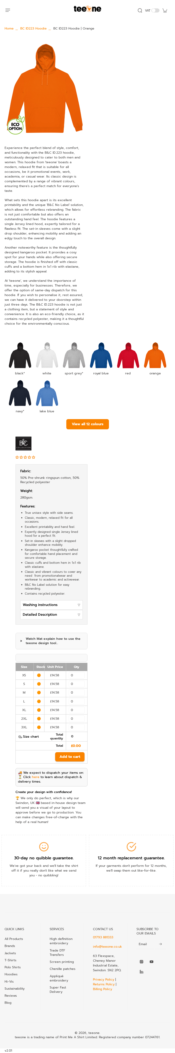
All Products (14, 939)
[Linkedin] (141, 972)
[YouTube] (152, 962)
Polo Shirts (13, 967)
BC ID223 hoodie (33, 28)
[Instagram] (141, 962)
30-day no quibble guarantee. (44, 858)
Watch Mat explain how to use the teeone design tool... (53, 641)
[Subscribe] (160, 944)
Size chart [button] (31, 736)
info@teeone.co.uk (107, 946)
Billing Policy (102, 989)
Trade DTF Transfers (57, 952)
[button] (25, 457)
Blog (8, 1002)
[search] (140, 10)
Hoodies (11, 974)
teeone (94, 1033)
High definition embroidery (61, 941)
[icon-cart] (165, 10)
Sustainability (15, 988)
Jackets (10, 953)
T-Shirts (10, 960)
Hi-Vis (9, 981)
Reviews (11, 995)
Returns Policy (104, 984)
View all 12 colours (87, 424)
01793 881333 (103, 937)
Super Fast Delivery (58, 989)
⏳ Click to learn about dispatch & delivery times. (50, 779)
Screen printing (62, 961)
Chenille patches (62, 968)
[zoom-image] (44, 89)
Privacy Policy (104, 979)
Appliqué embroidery (59, 978)
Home (9, 28)
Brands (10, 946)
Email (143, 944)
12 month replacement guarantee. (131, 858)
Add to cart (69, 756)
